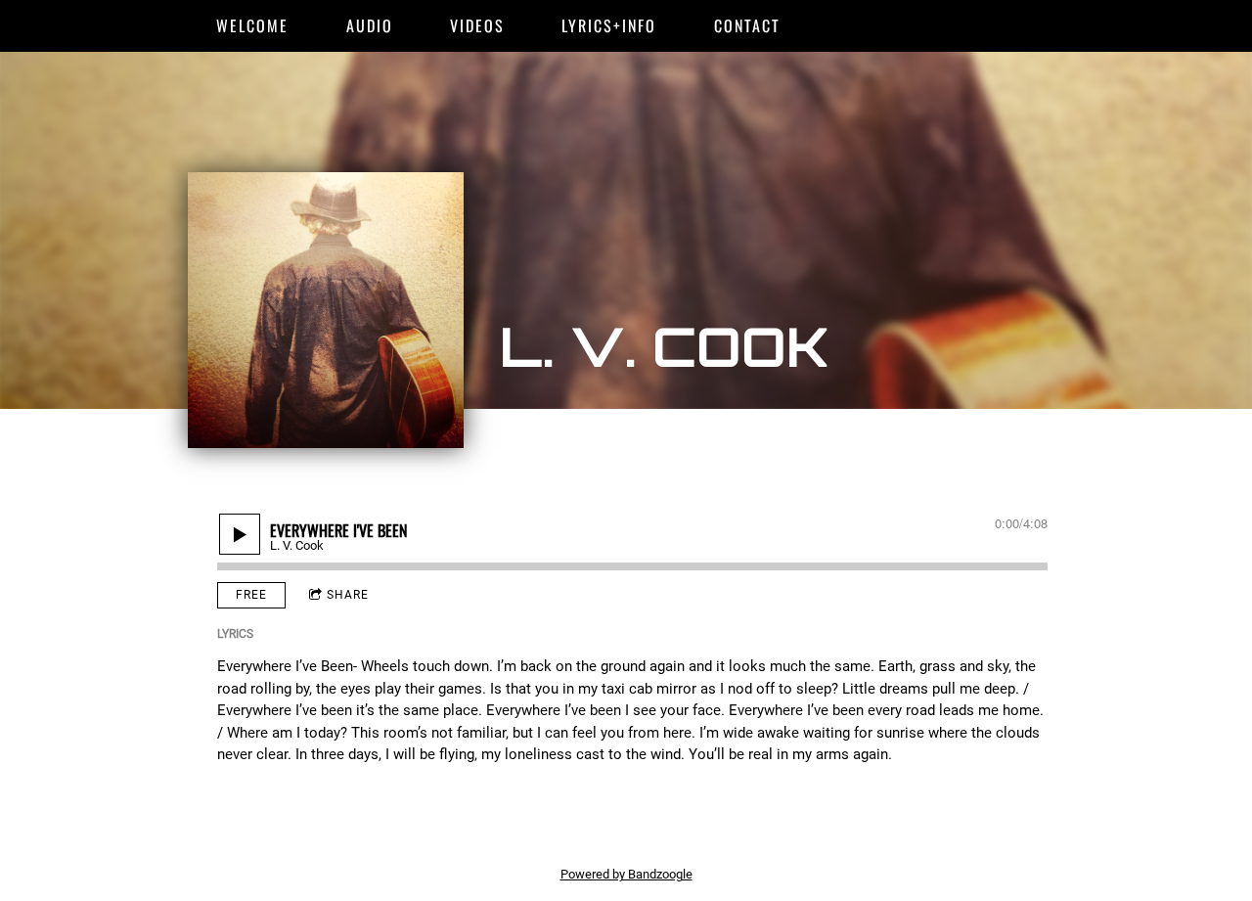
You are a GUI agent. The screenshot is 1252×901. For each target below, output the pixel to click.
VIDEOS (477, 25)
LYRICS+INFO (608, 25)
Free (251, 595)
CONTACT (747, 25)
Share (348, 595)
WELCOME (252, 25)
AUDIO (369, 25)
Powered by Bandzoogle (626, 874)
